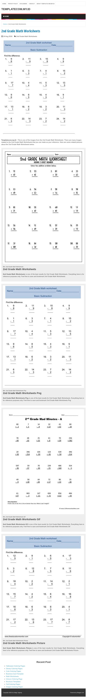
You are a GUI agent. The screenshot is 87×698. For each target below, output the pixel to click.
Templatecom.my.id (15, 9)
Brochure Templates (13, 681)
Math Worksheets (12, 676)
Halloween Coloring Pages (15, 666)
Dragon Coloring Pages (14, 687)
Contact (32, 4)
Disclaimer (23, 4)
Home (4, 4)
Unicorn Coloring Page (14, 679)
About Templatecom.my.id (45, 4)
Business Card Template (15, 674)
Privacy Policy (13, 4)
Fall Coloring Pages (13, 684)
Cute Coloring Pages (13, 671)
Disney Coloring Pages (14, 668)
